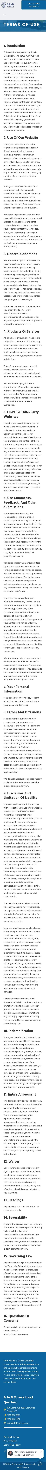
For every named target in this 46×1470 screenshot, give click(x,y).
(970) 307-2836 (13, 1415)
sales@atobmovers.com (17, 1334)
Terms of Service (11, 1437)
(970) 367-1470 (13, 1419)
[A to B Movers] (7, 5)
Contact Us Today (12, 1445)
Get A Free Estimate (34, 5)
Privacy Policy (10, 1441)
